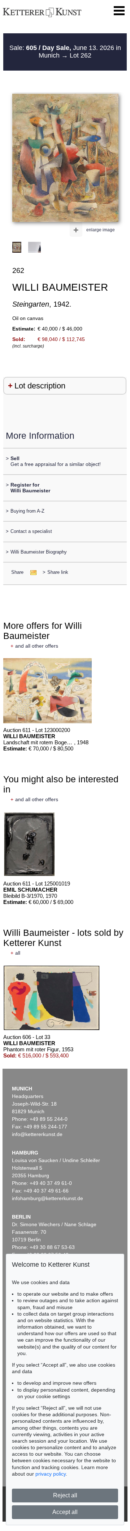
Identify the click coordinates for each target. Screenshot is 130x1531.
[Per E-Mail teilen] (31, 572)
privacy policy (50, 1474)
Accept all (65, 1512)
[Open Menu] (119, 11)
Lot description (39, 385)
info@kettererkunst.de (37, 1134)
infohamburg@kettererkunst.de (47, 1198)
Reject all (65, 1495)
